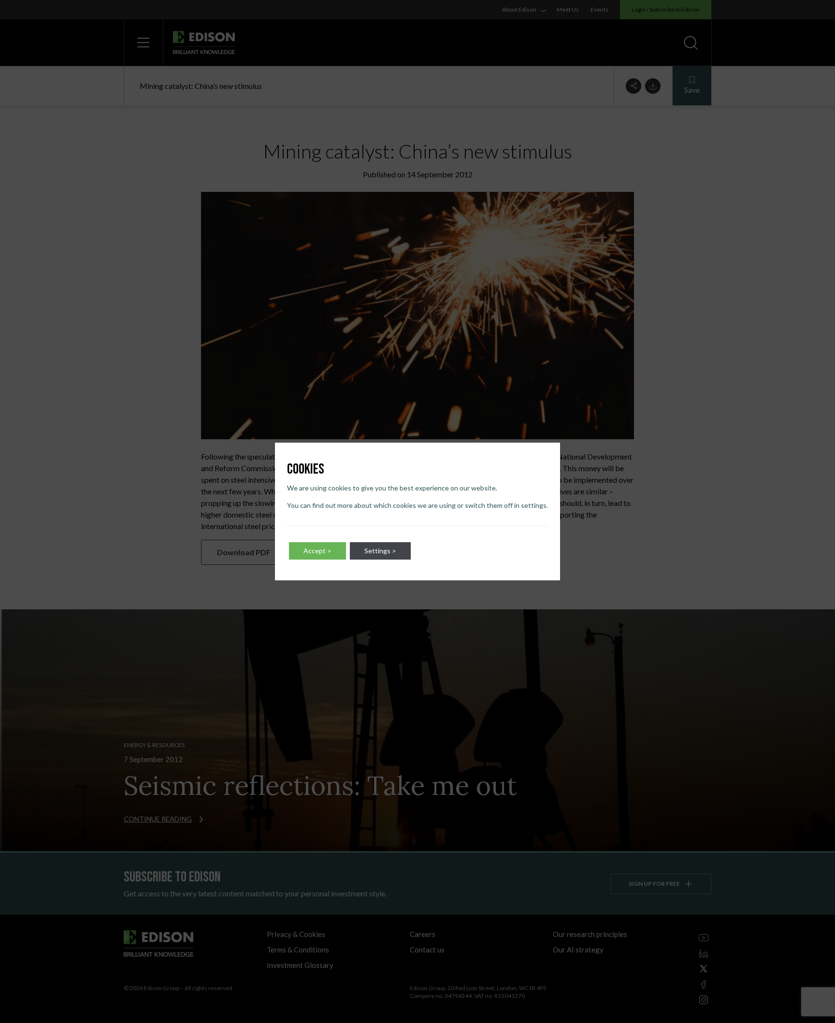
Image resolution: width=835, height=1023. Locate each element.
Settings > (380, 551)
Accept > (317, 551)
